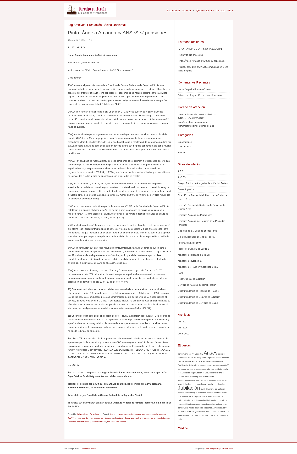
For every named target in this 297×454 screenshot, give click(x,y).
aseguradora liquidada (206, 358)
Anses (112, 414)
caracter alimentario (124, 414)
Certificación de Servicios (188, 365)
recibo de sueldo (196, 408)
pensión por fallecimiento (104, 418)
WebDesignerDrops (213, 449)
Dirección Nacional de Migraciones (195, 215)
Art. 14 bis (192, 358)
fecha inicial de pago (186, 373)
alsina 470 (199, 354)
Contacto (220, 10)
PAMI (180, 273)
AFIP (180, 171)
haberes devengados (193, 376)
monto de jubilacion (217, 389)
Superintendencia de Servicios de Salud (198, 303)
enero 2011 (183, 333)
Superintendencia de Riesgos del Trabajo (198, 291)
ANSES (182, 177)
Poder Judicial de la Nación (191, 279)
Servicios (185, 10)
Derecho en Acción (88, 449)
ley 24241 (205, 389)
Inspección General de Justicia (193, 249)
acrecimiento (183, 354)
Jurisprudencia (83, 414)
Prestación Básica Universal (127, 418)
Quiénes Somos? (205, 10)
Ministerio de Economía (189, 261)
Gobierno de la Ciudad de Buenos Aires (197, 230)
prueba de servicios (219, 400)
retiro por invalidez (201, 415)
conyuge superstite (150, 414)
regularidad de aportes (116, 422)
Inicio (230, 10)
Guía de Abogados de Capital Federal (196, 237)
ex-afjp (225, 369)
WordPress (228, 449)
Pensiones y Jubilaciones (195, 393)
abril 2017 (183, 321)
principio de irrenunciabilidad (198, 400)
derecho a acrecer (185, 369)
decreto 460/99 (222, 365)
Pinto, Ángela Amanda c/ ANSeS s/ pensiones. (118, 32)
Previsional (94, 414)
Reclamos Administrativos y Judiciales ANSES (87, 422)
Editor (91, 40)
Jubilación (189, 388)
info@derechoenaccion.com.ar (193, 122)
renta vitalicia (218, 412)
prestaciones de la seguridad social (154, 418)
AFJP (191, 354)
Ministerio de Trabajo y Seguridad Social (198, 267)
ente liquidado (216, 369)
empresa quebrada (202, 369)
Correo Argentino (186, 189)
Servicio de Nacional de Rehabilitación (197, 285)
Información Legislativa (189, 243)
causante (137, 414)
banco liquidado (222, 358)
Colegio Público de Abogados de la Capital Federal (203, 183)
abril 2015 (183, 327)
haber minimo (208, 376)
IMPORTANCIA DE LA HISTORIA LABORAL (200, 49)
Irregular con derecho (84, 418)
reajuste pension (208, 404)
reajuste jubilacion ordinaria (189, 404)
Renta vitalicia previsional (190, 55)
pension (181, 393)
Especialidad (173, 10)
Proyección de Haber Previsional (206, 95)
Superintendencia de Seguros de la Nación (199, 297)
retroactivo (214, 415)
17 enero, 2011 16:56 (76, 40)
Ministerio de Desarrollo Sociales (194, 255)
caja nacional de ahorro (187, 361)
